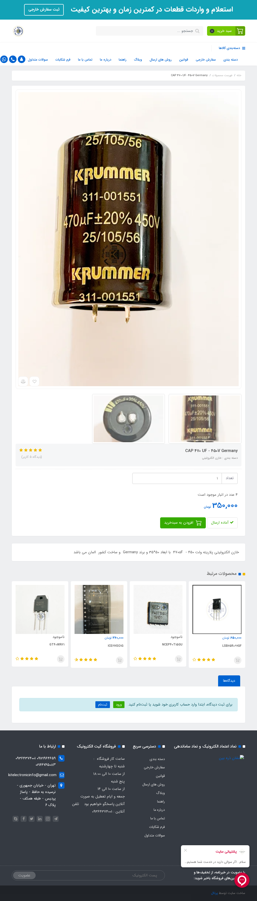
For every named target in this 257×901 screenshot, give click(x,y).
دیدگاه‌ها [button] (229, 680)
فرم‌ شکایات (63, 59)
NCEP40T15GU (172, 644)
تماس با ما (85, 59)
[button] (226, 31)
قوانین (183, 59)
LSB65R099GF (231, 645)
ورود (119, 704)
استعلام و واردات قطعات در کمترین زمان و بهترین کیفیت (151, 9)
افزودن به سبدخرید (179, 523)
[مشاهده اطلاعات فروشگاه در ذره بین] (231, 758)
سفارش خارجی (206, 59)
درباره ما (105, 59)
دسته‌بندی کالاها (230, 48)
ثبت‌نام (102, 704)
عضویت (24, 875)
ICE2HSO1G (115, 645)
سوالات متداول (38, 59)
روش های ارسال (161, 59)
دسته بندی (230, 59)
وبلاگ (138, 59)
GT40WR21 (57, 644)
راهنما (122, 59)
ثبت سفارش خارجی (43, 10)
